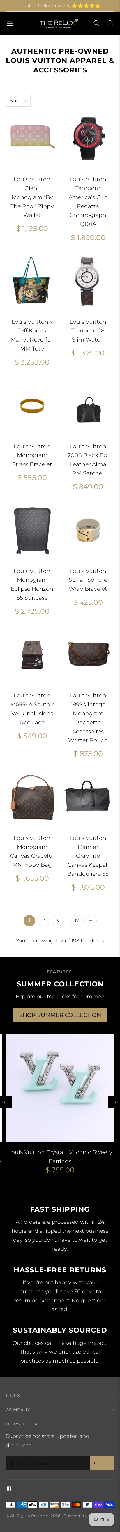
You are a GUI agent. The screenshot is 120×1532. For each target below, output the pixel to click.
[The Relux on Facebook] (9, 1489)
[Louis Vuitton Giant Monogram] (32, 138)
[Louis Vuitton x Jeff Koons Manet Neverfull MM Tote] (32, 281)
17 (77, 920)
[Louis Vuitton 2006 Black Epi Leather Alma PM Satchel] (88, 406)
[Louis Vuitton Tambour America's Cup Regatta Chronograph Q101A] (88, 138)
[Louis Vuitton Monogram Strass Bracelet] (32, 406)
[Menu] (10, 23)
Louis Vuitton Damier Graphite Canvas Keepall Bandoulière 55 (88, 856)
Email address (28, 1457)
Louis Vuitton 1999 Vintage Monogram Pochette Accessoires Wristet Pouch (88, 718)
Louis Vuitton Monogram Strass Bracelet (32, 455)
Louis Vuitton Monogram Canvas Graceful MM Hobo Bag (32, 851)
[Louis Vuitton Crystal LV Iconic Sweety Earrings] (60, 1088)
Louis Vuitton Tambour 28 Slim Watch (88, 331)
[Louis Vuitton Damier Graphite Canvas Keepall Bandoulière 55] (88, 797)
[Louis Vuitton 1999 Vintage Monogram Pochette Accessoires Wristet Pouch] (88, 655)
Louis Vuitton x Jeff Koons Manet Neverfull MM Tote (32, 335)
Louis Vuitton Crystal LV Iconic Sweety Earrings (60, 1157)
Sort (15, 101)
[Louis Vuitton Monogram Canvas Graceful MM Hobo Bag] (32, 797)
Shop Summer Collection (60, 1015)
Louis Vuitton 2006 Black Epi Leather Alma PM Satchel (88, 460)
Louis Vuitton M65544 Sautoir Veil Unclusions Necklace (32, 709)
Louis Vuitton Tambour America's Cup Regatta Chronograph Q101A (88, 201)
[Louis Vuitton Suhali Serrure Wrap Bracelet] (88, 530)
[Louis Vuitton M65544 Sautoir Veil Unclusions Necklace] (32, 655)
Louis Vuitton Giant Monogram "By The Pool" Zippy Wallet (32, 197)
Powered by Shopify (83, 1515)
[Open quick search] (97, 23)
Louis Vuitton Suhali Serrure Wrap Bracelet (88, 580)
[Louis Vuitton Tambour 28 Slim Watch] (88, 281)
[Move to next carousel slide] (114, 1102)
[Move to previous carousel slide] (6, 1102)
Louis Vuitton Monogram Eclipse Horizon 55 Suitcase (32, 584)
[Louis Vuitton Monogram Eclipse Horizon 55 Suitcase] (32, 530)
